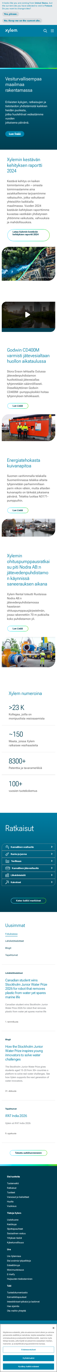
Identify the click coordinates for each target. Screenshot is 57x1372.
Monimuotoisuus (15, 1269)
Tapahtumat (11, 955)
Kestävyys (12, 1224)
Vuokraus (11, 1206)
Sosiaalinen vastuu (16, 1233)
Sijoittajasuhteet (15, 1228)
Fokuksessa (11, 934)
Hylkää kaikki (28, 1358)
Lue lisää (15, 134)
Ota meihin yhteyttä (16, 1310)
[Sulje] (53, 1328)
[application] (28, 315)
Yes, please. (10, 14)
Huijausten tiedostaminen (19, 1279)
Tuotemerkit (13, 1183)
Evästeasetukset (28, 1350)
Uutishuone (12, 1219)
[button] (28, 314)
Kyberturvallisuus (15, 1242)
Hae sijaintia (13, 1306)
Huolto (10, 1201)
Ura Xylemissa (14, 1256)
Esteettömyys (13, 1265)
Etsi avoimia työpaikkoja (19, 1260)
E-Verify (11, 1274)
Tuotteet (11, 1192)
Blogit (8, 948)
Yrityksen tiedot (14, 1238)
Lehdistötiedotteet (14, 941)
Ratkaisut (11, 1188)
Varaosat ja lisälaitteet (18, 1197)
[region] (28, 1348)
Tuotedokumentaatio (17, 1292)
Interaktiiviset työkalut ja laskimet (23, 1301)
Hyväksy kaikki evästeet (28, 1366)
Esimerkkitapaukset (16, 1297)
